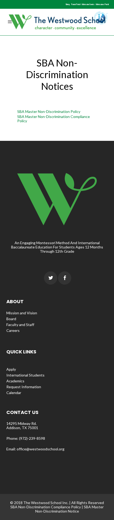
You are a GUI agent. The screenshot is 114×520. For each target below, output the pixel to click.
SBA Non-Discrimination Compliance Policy (45, 507)
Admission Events (88, 4)
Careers (13, 330)
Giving (68, 4)
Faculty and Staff (20, 324)
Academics (15, 381)
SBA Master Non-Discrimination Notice (69, 509)
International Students (25, 375)
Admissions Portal (102, 4)
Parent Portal (75, 4)
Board (11, 318)
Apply (11, 369)
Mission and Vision (21, 313)
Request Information (23, 386)
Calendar (13, 392)
